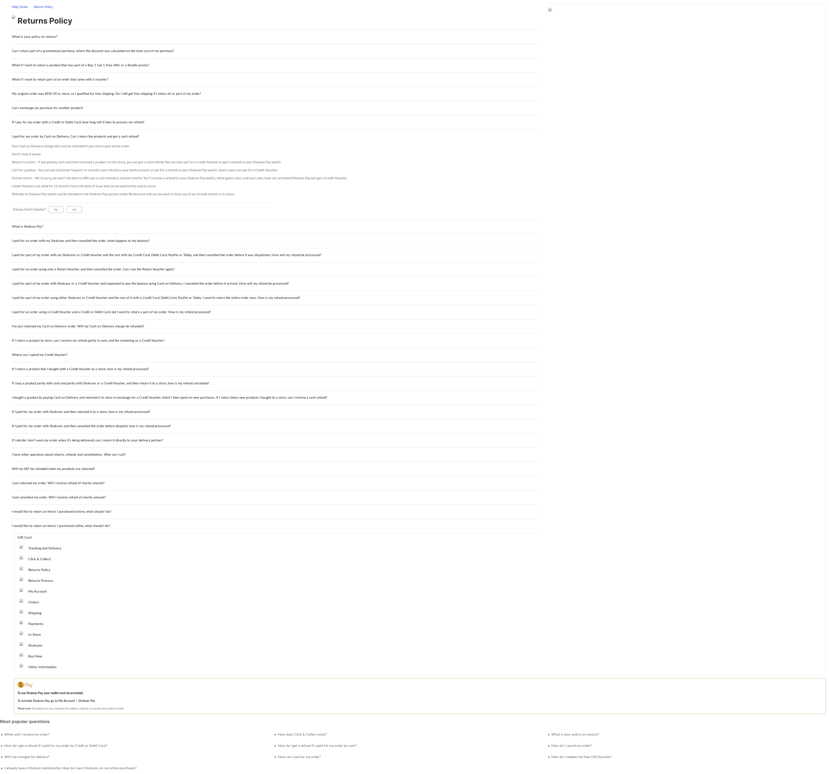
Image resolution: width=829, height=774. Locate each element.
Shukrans (35, 645)
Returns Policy (43, 7)
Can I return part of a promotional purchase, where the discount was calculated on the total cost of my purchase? (93, 51)
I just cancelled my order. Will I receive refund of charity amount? (59, 497)
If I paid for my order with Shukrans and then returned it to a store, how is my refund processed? (81, 412)
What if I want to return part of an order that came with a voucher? (60, 79)
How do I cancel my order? (571, 745)
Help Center (20, 7)
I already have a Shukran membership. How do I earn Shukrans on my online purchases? (70, 768)
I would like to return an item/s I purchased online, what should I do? (61, 526)
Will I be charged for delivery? (26, 757)
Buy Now (35, 656)
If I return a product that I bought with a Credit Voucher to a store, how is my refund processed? (80, 369)
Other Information (42, 667)
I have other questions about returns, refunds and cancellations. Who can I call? (69, 454)
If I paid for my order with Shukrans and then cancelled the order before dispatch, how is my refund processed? (91, 426)
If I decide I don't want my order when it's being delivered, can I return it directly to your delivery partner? (87, 440)
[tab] (275, 37)
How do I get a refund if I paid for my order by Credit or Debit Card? (55, 745)
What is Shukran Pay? (27, 226)
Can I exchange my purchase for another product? (47, 108)
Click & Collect (39, 559)
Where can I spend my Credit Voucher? (40, 355)
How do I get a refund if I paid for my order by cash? (317, 745)
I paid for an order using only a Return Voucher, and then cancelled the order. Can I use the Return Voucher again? (93, 269)
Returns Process (40, 580)
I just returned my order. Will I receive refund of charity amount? (58, 483)
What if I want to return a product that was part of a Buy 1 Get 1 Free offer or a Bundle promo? (80, 65)
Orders (33, 602)
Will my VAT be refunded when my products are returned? (53, 469)
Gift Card (24, 537)
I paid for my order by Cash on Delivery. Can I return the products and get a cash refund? (75, 136)
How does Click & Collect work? (302, 734)
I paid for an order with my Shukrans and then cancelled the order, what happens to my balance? (81, 241)
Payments (35, 624)
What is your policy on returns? (34, 36)
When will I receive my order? (26, 734)
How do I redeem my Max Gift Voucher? (581, 757)
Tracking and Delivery (44, 548)
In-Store (34, 634)
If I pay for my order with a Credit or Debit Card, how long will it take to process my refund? (78, 122)
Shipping (34, 613)
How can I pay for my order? (299, 757)
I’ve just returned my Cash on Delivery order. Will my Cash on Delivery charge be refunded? (78, 326)
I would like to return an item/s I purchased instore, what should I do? (61, 511)
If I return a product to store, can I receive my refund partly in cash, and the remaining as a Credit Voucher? (88, 340)
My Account (37, 591)
